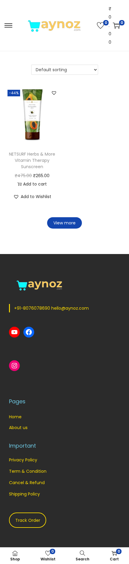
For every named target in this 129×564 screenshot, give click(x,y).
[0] (100, 25)
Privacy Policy (23, 460)
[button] (54, 93)
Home (15, 417)
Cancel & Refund (27, 483)
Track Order (27, 520)
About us (18, 428)
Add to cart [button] (35, 184)
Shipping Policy (24, 494)
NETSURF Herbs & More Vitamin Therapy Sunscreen (32, 160)
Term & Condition (27, 471)
